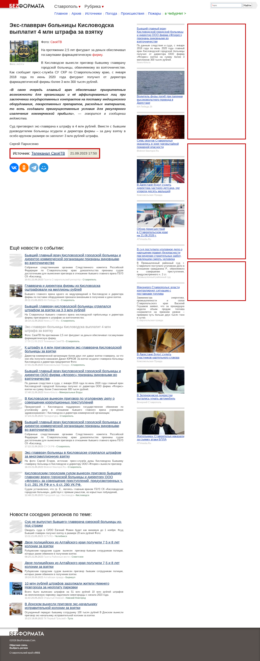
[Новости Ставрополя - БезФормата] (23, 5)
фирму (97, 55)
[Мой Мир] (43, 167)
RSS (37, 652)
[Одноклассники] (24, 167)
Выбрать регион (19, 648)
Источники (93, 13)
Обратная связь (18, 645)
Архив (76, 13)
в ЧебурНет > (175, 13)
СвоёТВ (56, 42)
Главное (61, 13)
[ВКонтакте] (14, 167)
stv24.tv (20, 64)
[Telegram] (33, 167)
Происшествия (132, 13)
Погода (111, 13)
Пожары (154, 13)
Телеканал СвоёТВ (48, 153)
